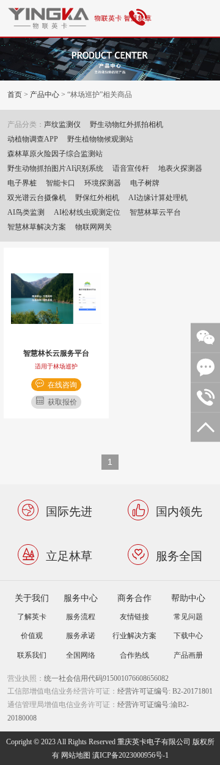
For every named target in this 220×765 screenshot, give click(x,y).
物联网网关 (93, 227)
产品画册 (188, 655)
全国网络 (80, 655)
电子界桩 (22, 183)
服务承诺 (80, 635)
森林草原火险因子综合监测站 (55, 153)
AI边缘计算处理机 (158, 197)
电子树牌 (145, 183)
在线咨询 (62, 385)
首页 (14, 94)
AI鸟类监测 (26, 212)
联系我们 (31, 655)
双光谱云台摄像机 (36, 197)
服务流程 (80, 616)
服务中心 (81, 597)
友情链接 (134, 616)
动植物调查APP (32, 139)
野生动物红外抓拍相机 (126, 124)
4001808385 (139, 18)
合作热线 (134, 655)
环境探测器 (102, 183)
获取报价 (62, 402)
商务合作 (134, 597)
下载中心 (188, 635)
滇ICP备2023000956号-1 (130, 755)
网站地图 (75, 755)
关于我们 (32, 597)
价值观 (32, 635)
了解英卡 (31, 616)
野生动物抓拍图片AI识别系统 (55, 168)
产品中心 (44, 94)
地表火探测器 (180, 168)
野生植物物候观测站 (100, 139)
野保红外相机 (97, 197)
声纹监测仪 (62, 124)
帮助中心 (188, 597)
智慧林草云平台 (155, 212)
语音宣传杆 (130, 168)
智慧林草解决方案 (36, 227)
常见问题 (188, 616)
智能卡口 (60, 183)
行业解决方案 (134, 635)
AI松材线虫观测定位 (87, 212)
